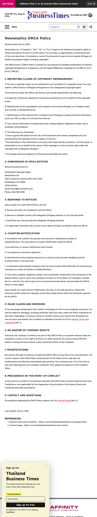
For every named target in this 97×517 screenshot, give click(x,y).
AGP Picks (7, 4)
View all (91, 3)
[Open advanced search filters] (84, 27)
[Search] (78, 27)
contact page (64, 400)
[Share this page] (90, 26)
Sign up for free (25, 504)
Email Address (13, 494)
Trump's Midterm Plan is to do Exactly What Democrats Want (44, 3)
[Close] (46, 465)
